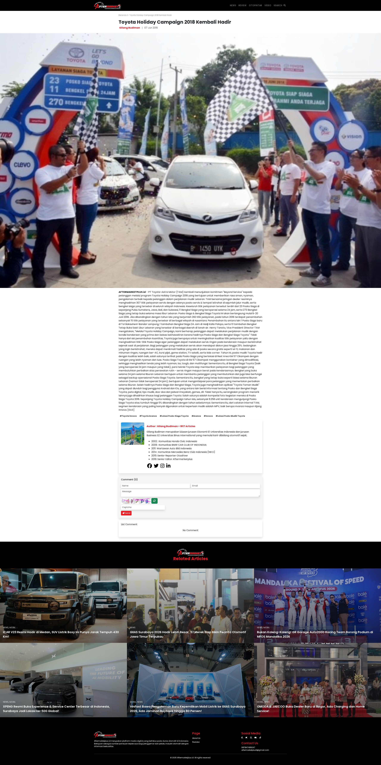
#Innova (208, 416)
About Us (196, 738)
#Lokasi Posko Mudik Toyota (230, 416)
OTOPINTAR (255, 5)
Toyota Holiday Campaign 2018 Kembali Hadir (150, 15)
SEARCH (278, 5)
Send (127, 513)
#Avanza (196, 416)
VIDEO (267, 5)
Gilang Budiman (129, 27)
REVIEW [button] (243, 5)
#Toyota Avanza (148, 416)
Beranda (123, 15)
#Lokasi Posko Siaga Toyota (174, 416)
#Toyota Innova (128, 416)
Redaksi (196, 742)
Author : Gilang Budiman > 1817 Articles (171, 426)
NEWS (233, 5)
